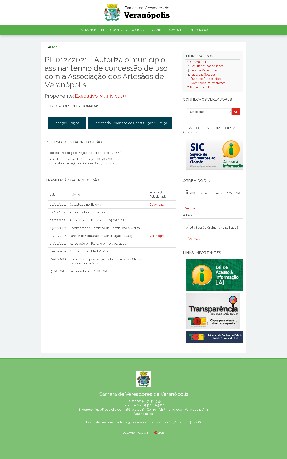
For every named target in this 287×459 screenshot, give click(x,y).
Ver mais (191, 208)
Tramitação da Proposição (72, 180)
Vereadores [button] (134, 29)
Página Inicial (89, 29)
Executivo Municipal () (100, 96)
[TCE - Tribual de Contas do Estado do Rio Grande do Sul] (215, 336)
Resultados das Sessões (207, 66)
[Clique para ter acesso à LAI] (215, 274)
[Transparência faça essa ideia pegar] (213, 311)
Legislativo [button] (156, 29)
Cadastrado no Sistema (85, 204)
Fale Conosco (198, 29)
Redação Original (66, 122)
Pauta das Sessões (203, 74)
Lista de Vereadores (204, 70)
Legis (160, 432)
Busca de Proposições (205, 78)
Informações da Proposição (73, 142)
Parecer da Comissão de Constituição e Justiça (130, 122)
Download (157, 204)
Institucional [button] (110, 29)
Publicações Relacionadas (72, 106)
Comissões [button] (176, 29)
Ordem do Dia (199, 62)
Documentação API (135, 432)
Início (53, 47)
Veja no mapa (143, 413)
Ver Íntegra (157, 236)
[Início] (137, 11)
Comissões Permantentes (208, 83)
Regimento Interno (202, 87)
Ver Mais (194, 238)
